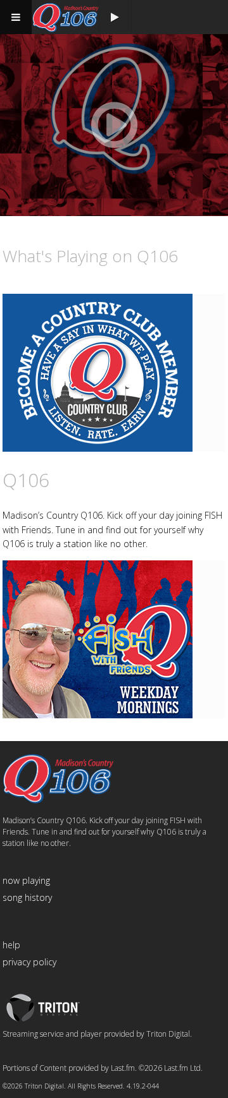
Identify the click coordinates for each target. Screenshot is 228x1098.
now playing (26, 880)
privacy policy (29, 962)
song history (27, 897)
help (11, 945)
